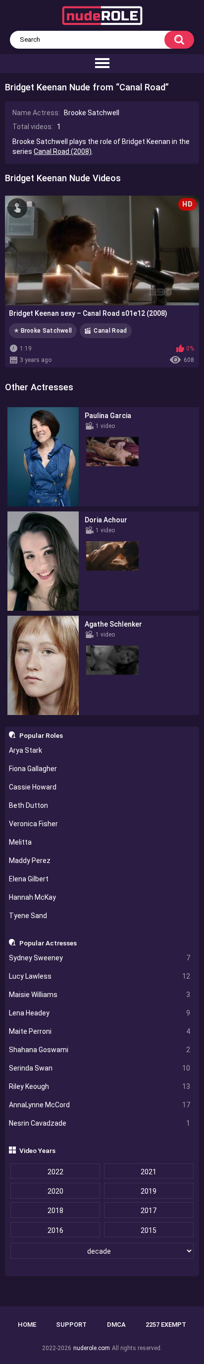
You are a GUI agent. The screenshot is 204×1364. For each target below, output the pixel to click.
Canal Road (110, 330)
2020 (55, 1191)
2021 (148, 1172)
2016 (55, 1230)
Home (27, 1324)
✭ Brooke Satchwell (43, 330)
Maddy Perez (30, 860)
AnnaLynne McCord (100, 1105)
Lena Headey (100, 1013)
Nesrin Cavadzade (100, 1123)
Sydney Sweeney (100, 958)
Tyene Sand (28, 916)
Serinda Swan (100, 1068)
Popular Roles (41, 735)
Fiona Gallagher (33, 769)
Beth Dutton (28, 805)
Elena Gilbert (29, 879)
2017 (148, 1211)
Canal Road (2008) (63, 151)
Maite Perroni (100, 1031)
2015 (148, 1230)
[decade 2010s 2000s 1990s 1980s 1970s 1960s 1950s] (102, 1251)
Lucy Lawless (100, 976)
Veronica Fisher (33, 824)
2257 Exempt (166, 1324)
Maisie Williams (100, 995)
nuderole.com (91, 1348)
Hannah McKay (32, 897)
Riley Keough (100, 1086)
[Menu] (102, 63)
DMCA (116, 1324)
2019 (148, 1191)
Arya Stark (25, 750)
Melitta (20, 842)
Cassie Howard (32, 787)
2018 (55, 1211)
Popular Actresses (48, 943)
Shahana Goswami (100, 1050)
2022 (55, 1172)
